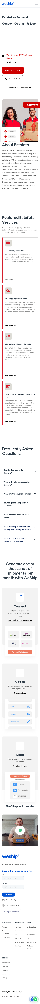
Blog (16, 934)
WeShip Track (6, 962)
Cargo (29, 938)
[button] (36, 3)
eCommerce (31, 934)
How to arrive (11, 62)
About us (4, 927)
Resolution (5, 970)
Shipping (29, 931)
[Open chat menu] (34, 999)
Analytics (5, 966)
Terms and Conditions (5, 932)
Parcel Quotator (19, 942)
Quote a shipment (13, 70)
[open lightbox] (20, 830)
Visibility (4, 978)
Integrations (6, 974)
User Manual (18, 927)
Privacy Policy (6, 937)
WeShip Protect (32, 942)
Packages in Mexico (30, 947)
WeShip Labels (31, 927)
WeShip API (18, 938)
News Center (19, 946)
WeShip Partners (20, 931)
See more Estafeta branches (20, 87)
